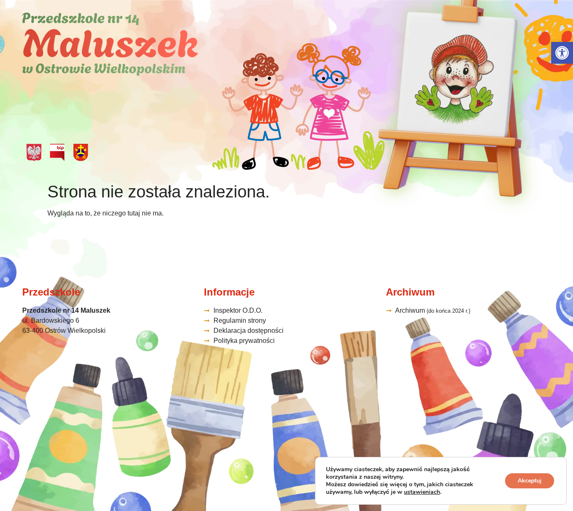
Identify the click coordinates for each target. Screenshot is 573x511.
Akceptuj (530, 481)
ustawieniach (422, 492)
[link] (562, 53)
